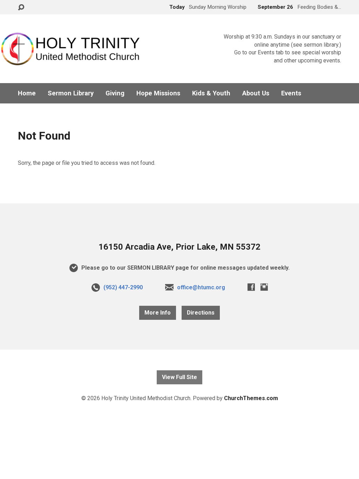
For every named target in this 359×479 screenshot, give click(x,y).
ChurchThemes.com (251, 398)
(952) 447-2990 (123, 287)
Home (27, 93)
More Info (157, 312)
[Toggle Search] (21, 7)
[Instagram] (264, 287)
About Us (255, 93)
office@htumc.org (201, 287)
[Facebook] (251, 287)
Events (291, 93)
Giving (115, 93)
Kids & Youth (211, 93)
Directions (201, 312)
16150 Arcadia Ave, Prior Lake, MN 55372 (179, 247)
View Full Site (179, 377)
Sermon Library (71, 93)
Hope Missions (158, 93)
